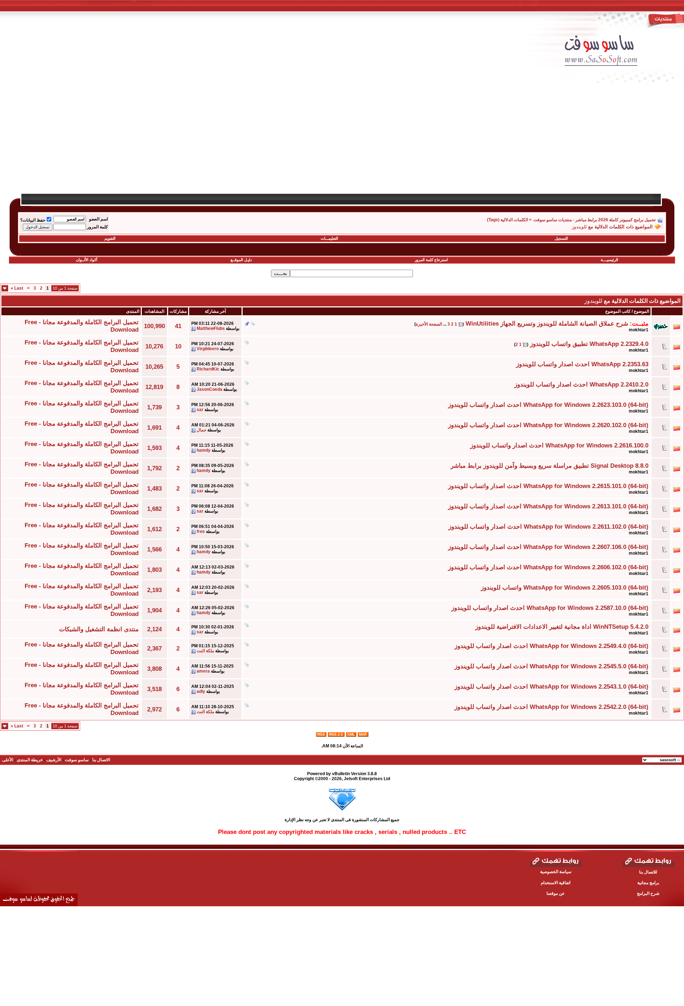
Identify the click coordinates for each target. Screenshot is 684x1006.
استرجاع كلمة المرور (431, 260)
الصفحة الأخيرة (429, 324)
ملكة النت (205, 650)
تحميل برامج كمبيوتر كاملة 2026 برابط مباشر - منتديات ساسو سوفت (594, 219)
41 (178, 326)
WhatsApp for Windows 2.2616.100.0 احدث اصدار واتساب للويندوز (559, 445)
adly (201, 691)
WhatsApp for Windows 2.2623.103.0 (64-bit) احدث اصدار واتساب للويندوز (548, 404)
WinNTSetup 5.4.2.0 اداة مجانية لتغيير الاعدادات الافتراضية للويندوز (561, 626)
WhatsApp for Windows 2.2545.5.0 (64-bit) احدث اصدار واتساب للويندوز (551, 666)
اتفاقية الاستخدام (555, 882)
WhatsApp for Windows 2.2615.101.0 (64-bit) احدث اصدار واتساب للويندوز (548, 485)
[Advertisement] (461, 143)
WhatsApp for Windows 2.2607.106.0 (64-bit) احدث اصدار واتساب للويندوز (548, 546)
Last (17, 288)
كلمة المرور (97, 226)
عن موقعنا (555, 893)
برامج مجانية (648, 882)
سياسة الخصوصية (555, 871)
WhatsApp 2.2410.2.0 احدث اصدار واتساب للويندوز (581, 384)
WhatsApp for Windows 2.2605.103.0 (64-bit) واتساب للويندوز (564, 587)
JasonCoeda (209, 389)
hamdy (204, 450)
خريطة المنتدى (30, 759)
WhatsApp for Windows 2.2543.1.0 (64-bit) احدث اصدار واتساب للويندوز (551, 686)
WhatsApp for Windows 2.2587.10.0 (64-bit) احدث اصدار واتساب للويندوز (549, 607)
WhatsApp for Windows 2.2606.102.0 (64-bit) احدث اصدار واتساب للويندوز (548, 567)
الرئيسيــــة (609, 260)
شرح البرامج (648, 893)
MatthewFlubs (211, 328)
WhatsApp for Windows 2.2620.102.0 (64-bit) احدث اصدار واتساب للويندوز (548, 425)
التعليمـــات (329, 238)
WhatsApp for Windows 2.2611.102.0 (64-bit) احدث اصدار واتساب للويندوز (548, 526)
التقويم (109, 238)
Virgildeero (208, 348)
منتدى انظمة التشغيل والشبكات (99, 629)
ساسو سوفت (77, 759)
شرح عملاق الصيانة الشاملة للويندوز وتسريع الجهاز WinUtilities (547, 323)
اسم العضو (98, 219)
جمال (201, 429)
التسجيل (561, 238)
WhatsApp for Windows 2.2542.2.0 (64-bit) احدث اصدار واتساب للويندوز (551, 706)
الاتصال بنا (101, 759)
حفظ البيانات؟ (32, 220)
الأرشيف (53, 759)
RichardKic (208, 369)
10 (178, 346)
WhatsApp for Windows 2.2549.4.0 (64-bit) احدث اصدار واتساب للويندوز (551, 645)
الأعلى (7, 759)
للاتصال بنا (648, 872)
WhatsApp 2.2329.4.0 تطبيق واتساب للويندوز (589, 343)
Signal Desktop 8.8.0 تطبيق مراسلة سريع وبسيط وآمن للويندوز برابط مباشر (549, 465)
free (201, 531)
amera (203, 671)
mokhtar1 (638, 329)
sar (200, 409)
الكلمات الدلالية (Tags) (507, 219)
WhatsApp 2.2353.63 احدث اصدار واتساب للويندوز (582, 364)
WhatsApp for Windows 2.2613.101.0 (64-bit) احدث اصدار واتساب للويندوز (548, 506)
